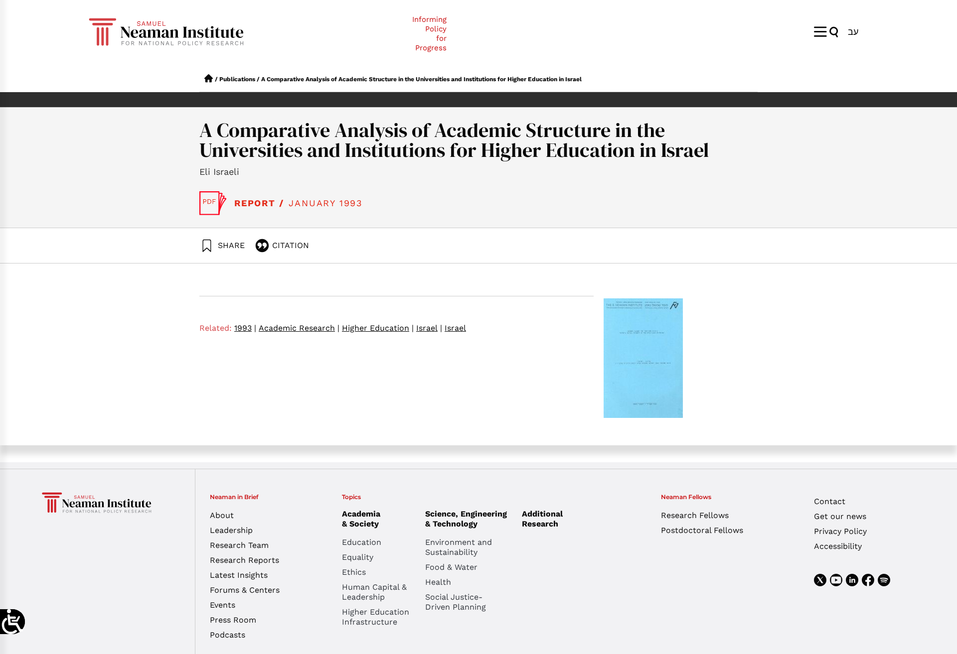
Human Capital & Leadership (374, 592)
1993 (245, 328)
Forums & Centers (245, 590)
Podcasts (227, 635)
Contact (829, 501)
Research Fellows (695, 515)
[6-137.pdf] (213, 203)
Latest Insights (239, 575)
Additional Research (542, 518)
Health (438, 582)
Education (361, 542)
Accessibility (838, 546)
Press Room (233, 620)
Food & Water (451, 567)
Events (222, 605)
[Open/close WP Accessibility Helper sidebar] (12, 621)
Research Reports (244, 560)
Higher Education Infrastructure (375, 617)
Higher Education (378, 328)
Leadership (231, 530)
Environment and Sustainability (458, 547)
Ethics (354, 572)
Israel (429, 328)
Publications (237, 79)
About (222, 515)
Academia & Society (361, 518)
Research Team (239, 545)
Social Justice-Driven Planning (455, 602)
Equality (357, 557)
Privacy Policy (840, 531)
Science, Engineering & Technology (466, 518)
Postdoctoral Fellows (702, 530)
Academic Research (299, 328)
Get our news (840, 516)
